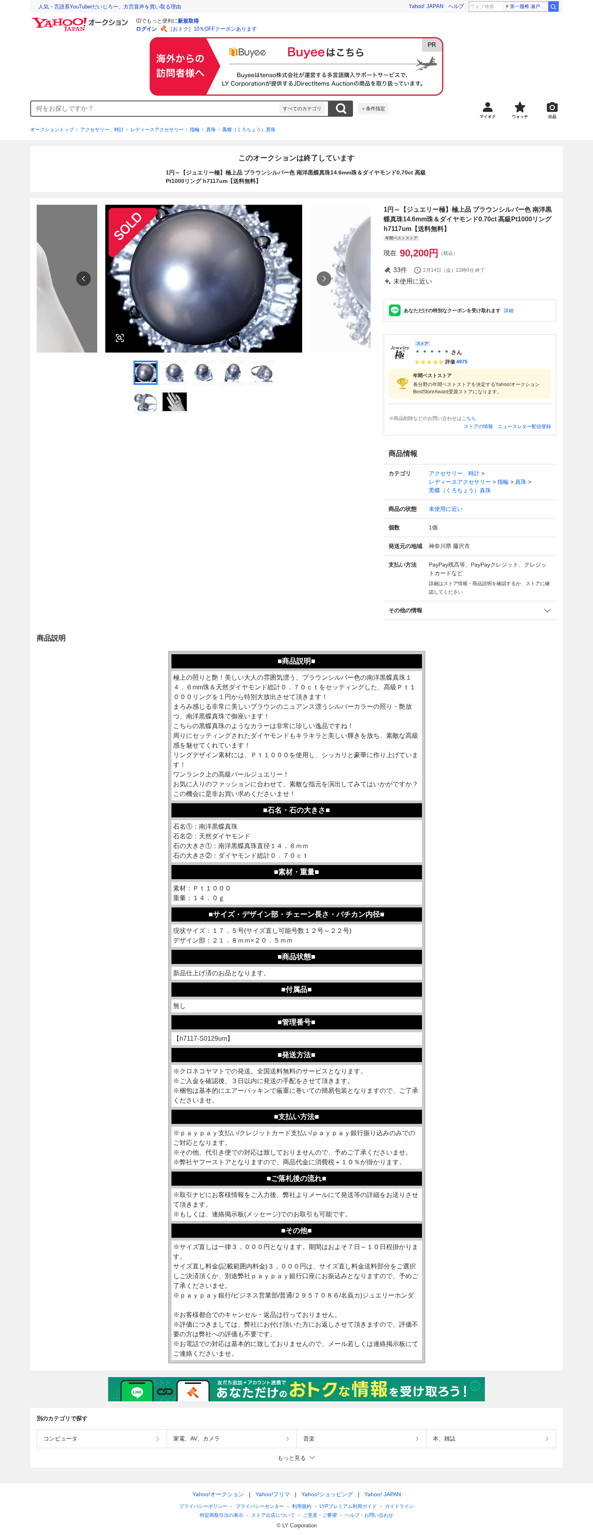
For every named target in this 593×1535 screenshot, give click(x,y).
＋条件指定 (373, 108)
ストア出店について (273, 1515)
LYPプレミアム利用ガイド (348, 1506)
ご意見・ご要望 (320, 1515)
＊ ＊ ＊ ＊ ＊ (432, 352)
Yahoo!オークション (218, 1494)
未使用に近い (446, 509)
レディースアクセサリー (157, 129)
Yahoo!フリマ (272, 1494)
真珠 (211, 129)
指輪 (195, 129)
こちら (468, 418)
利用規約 (301, 1506)
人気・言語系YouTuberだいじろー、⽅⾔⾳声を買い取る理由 (109, 7)
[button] (470, 610)
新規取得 (188, 21)
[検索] (553, 6)
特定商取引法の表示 (221, 1515)
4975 (462, 362)
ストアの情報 (478, 426)
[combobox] (155, 108)
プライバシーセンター (260, 1506)
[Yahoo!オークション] (81, 20)
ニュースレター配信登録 (524, 426)
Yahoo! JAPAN (426, 6)
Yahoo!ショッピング (327, 1494)
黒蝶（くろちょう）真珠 (249, 129)
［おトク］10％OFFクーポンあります (212, 29)
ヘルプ (456, 6)
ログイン (146, 29)
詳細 (509, 310)
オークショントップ (52, 129)
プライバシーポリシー (203, 1506)
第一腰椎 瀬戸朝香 (528, 6)
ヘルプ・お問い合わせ (369, 1515)
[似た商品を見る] (120, 338)
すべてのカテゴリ (302, 108)
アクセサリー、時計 (102, 129)
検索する (341, 109)
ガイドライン (399, 1506)
